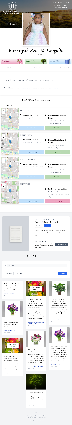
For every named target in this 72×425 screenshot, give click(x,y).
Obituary (6, 68)
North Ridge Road (54, 192)
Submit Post (63, 273)
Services (36, 68)
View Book (38, 225)
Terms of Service (40, 417)
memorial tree (26, 88)
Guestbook (65, 68)
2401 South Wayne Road (56, 121)
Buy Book (47, 225)
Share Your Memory (61, 244)
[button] (10, 117)
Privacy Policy (32, 417)
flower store (54, 88)
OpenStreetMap (37, 420)
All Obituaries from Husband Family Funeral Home (60, 5)
